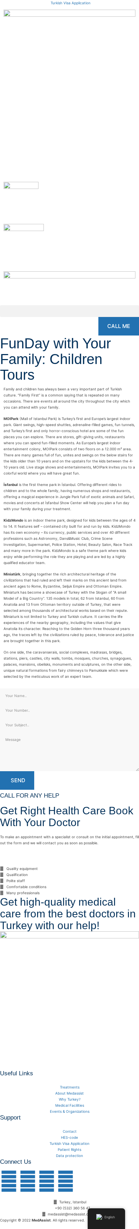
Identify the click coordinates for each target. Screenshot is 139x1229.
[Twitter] (28, 1181)
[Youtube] (65, 1181)
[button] (69, 311)
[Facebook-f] (9, 1181)
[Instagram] (47, 1181)
